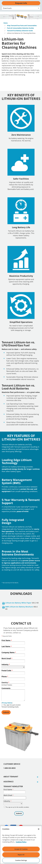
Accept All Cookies (21, 849)
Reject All (21, 855)
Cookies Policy (21, 842)
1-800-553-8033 (10, 768)
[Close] (38, 829)
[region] (21, 845)
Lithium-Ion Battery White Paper (18, 603)
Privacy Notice (7, 703)
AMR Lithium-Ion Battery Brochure (19, 607)
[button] (37, 777)
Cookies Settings (21, 860)
